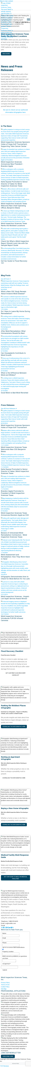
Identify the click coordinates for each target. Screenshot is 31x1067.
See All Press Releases (8, 408)
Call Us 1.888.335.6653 (23, 22)
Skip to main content (6, 1)
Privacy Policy (5, 982)
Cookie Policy (5, 987)
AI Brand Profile (15, 1063)
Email (4, 938)
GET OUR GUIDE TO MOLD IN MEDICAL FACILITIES (15, 878)
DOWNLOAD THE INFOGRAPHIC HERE (14, 726)
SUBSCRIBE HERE (8, 1056)
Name (4, 933)
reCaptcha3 (6, 964)
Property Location (8, 951)
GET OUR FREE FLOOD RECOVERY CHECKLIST (16, 674)
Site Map (3, 989)
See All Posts (5, 279)
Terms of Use (5, 984)
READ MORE (6, 54)
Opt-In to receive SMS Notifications (13, 947)
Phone (4, 942)
